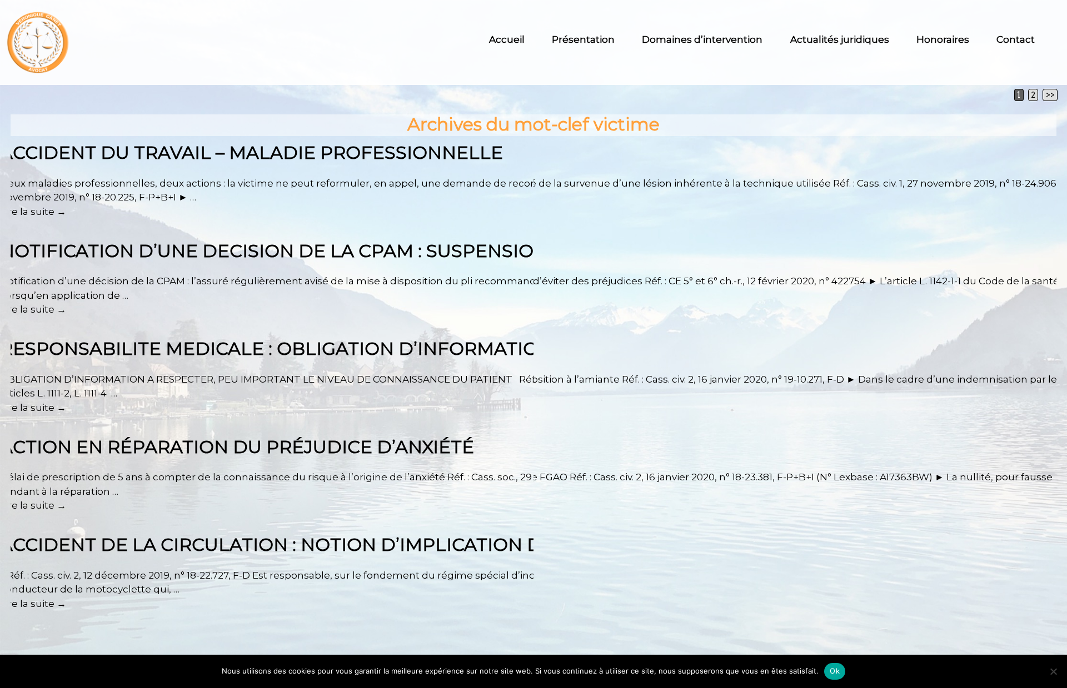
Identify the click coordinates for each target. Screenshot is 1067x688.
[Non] (1053, 671)
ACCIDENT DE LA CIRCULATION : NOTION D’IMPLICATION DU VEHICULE (327, 544)
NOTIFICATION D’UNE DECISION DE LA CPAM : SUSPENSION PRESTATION (335, 251)
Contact (1015, 39)
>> (1050, 95)
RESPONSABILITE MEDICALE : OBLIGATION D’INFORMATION (276, 348)
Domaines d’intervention (702, 39)
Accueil (507, 39)
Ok (835, 670)
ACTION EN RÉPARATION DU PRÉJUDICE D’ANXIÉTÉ (237, 447)
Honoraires (942, 39)
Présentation (583, 39)
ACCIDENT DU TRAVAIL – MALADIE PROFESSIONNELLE (251, 152)
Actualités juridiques (839, 39)
